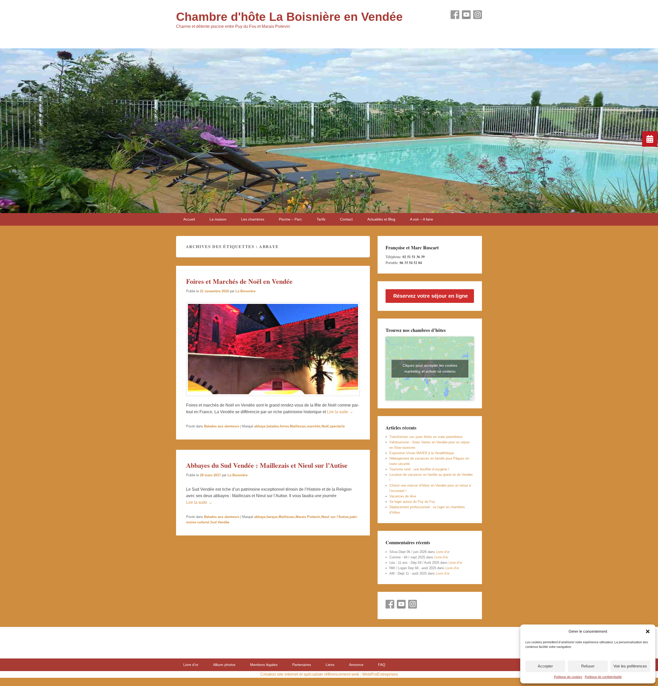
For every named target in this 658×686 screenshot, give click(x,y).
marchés (314, 426)
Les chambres (252, 219)
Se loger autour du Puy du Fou (412, 502)
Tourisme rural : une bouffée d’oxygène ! (419, 469)
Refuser (588, 666)
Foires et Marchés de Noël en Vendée (239, 281)
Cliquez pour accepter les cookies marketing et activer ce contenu (430, 368)
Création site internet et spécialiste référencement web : (310, 674)
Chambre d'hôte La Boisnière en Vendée (289, 16)
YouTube (466, 14)
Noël (325, 426)
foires (284, 426)
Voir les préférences (630, 666)
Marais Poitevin (308, 517)
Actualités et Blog (381, 219)
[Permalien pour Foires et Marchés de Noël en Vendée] (273, 398)
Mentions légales (264, 665)
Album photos (224, 665)
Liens (330, 665)
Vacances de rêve (402, 496)
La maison (217, 219)
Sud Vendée (219, 522)
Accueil (189, 219)
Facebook (455, 14)
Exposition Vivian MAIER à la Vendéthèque (421, 453)
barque (272, 517)
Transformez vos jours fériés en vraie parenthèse (425, 437)
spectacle (337, 426)
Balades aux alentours (221, 426)
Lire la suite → (340, 412)
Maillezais (298, 426)
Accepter (545, 666)
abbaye (260, 426)
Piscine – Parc (290, 219)
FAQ (381, 665)
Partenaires (301, 665)
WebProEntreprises (380, 674)
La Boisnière (245, 291)
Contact (346, 219)
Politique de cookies (568, 677)
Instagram (477, 14)
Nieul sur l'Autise (335, 517)
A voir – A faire (421, 219)
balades (273, 426)
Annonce (356, 665)
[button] (647, 631)
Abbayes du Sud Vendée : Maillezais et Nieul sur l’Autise (267, 465)
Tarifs (321, 219)
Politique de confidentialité (603, 677)
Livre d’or (443, 552)
